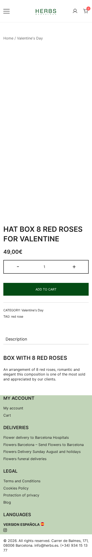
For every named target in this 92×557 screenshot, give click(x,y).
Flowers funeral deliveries (24, 459)
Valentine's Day (30, 38)
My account (13, 408)
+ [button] (74, 266)
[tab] (46, 339)
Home (8, 38)
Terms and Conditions (21, 481)
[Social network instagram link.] (5, 529)
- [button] (18, 266)
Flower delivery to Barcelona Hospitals (36, 437)
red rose (17, 316)
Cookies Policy (16, 488)
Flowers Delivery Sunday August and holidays (42, 451)
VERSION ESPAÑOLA (21, 524)
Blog (7, 502)
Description (16, 339)
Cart (7, 415)
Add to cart (46, 289)
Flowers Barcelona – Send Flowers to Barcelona (43, 444)
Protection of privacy (21, 495)
